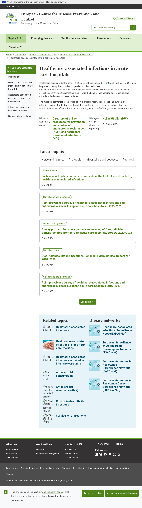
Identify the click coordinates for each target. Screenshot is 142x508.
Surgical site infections (19, 116)
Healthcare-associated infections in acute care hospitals (20, 85)
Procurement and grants (47, 453)
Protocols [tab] (75, 159)
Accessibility (122, 468)
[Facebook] (105, 454)
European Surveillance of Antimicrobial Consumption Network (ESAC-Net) (117, 347)
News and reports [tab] (53, 159)
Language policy (96, 468)
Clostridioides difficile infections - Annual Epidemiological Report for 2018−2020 (86, 257)
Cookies (110, 468)
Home (9, 54)
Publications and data (74, 38)
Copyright (25, 468)
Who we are (11, 453)
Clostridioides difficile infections (70, 403)
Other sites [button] (11, 6)
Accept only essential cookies (122, 493)
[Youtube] (110, 454)
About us (13, 46)
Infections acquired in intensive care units (18, 109)
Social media (71, 457)
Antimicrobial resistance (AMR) (67, 388)
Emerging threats (41, 38)
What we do (12, 449)
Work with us (44, 444)
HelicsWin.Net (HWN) (116, 118)
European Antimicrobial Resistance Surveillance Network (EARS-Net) (117, 366)
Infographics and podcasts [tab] (102, 159)
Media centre (71, 453)
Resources (103, 38)
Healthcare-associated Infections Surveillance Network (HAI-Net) (117, 330)
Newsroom (125, 38)
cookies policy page (52, 492)
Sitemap (10, 474)
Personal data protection (74, 468)
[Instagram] (114, 454)
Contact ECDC (74, 444)
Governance (12, 457)
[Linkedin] (96, 454)
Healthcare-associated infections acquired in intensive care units (70, 360)
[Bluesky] (100, 454)
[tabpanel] (87, 234)
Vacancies (41, 449)
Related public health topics (43, 54)
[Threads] (119, 454)
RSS (121, 444)
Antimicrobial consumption (64, 374)
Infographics (14, 76)
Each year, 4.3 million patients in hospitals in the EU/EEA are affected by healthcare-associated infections (87, 178)
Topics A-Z (14, 38)
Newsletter (103, 444)
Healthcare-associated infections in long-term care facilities (19, 98)
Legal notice (12, 468)
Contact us (70, 449)
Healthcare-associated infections (76, 54)
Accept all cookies (93, 493)
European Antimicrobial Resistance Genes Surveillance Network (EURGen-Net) (117, 385)
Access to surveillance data (45, 468)
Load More (86, 302)
